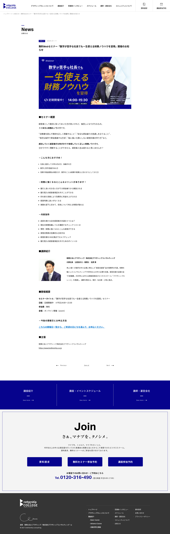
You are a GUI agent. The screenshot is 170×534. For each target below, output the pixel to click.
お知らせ (118, 523)
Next (108, 365)
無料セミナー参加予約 (85, 462)
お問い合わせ (139, 513)
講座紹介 (61, 6)
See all (86, 365)
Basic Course (94, 520)
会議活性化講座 (95, 527)
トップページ (92, 509)
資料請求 (144, 8)
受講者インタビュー (75, 6)
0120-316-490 (76, 477)
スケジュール (91, 6)
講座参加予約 (161, 8)
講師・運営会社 (106, 6)
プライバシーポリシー (142, 516)
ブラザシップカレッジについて (42, 6)
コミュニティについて (124, 6)
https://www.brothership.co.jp (50, 348)
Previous (63, 365)
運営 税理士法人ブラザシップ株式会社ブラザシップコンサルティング (45, 525)
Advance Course (96, 523)
